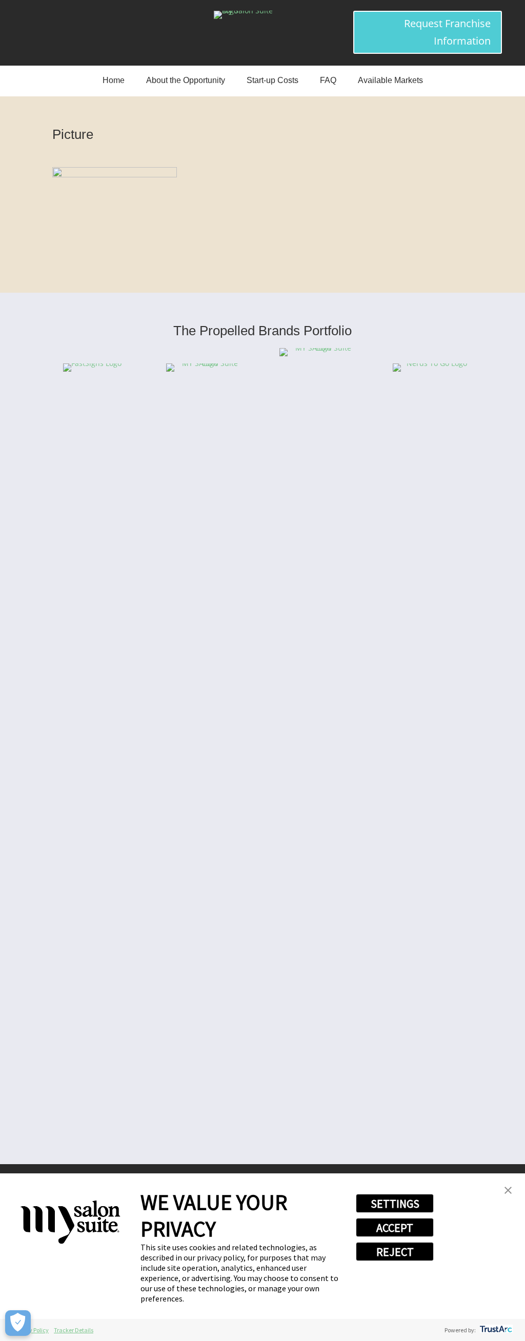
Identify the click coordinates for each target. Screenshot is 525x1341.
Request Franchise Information (447, 32)
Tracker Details (73, 1330)
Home (114, 80)
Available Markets (390, 80)
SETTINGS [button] (395, 1203)
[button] (508, 1191)
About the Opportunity (185, 80)
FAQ (328, 80)
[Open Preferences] (18, 1323)
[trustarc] (495, 1329)
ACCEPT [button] (394, 1228)
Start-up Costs (272, 80)
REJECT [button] (395, 1252)
